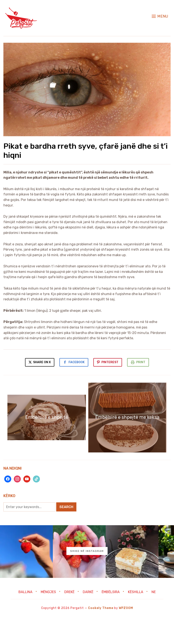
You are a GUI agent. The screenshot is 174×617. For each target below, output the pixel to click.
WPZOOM (126, 608)
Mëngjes (48, 592)
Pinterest (109, 362)
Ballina (25, 592)
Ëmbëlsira (111, 592)
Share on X (41, 362)
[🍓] (26, 551)
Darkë (88, 592)
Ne (154, 592)
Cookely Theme (100, 608)
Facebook (77, 362)
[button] (160, 16)
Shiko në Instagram (87, 551)
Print (140, 362)
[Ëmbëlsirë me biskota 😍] (132, 551)
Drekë (69, 592)
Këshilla (135, 592)
